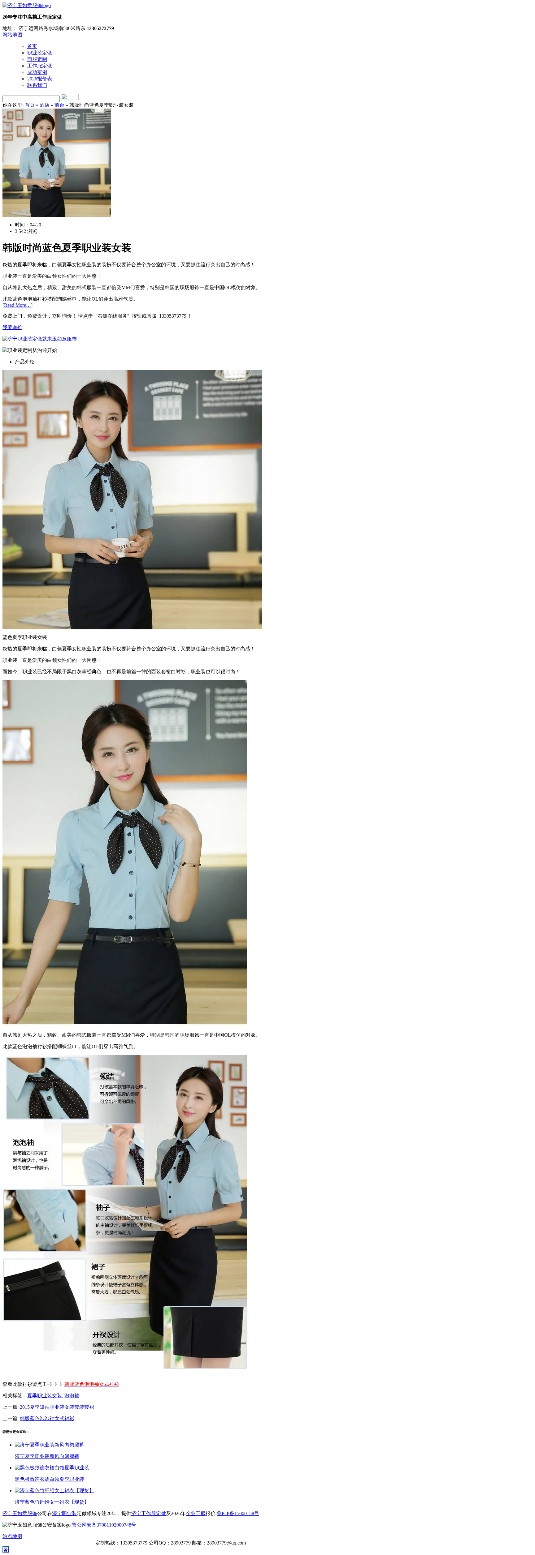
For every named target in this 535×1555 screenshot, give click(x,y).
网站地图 (12, 34)
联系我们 (37, 85)
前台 (59, 105)
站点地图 (12, 1536)
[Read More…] (17, 305)
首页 (32, 46)
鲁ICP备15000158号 (238, 1513)
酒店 (45, 105)
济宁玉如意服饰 (19, 1513)
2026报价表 (39, 78)
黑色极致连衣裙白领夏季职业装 (49, 1479)
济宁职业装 (64, 1513)
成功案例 (37, 72)
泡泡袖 (71, 1395)
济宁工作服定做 (148, 1513)
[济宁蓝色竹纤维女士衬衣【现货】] (54, 1490)
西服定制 (37, 59)
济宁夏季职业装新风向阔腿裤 (47, 1456)
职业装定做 (39, 52)
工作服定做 (39, 65)
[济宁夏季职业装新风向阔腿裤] (49, 1444)
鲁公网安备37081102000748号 (104, 1524)
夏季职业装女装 (44, 1395)
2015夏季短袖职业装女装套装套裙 (57, 1407)
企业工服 (196, 1513)
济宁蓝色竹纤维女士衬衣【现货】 (52, 1502)
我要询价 (12, 327)
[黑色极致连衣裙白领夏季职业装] (52, 1467)
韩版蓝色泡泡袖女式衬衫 (47, 1418)
